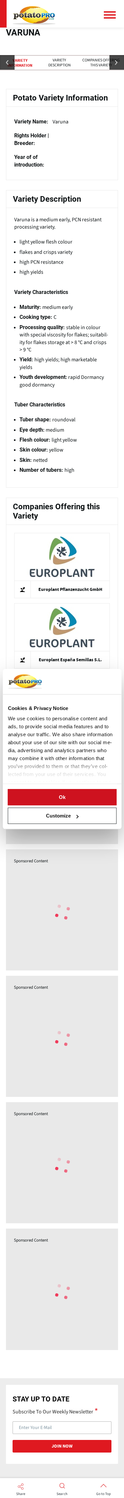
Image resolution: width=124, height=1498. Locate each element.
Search (62, 1494)
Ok (62, 797)
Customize (58, 816)
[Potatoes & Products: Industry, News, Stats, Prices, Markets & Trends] (34, 13)
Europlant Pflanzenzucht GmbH (70, 589)
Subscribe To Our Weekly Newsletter (53, 1411)
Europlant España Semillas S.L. (70, 660)
